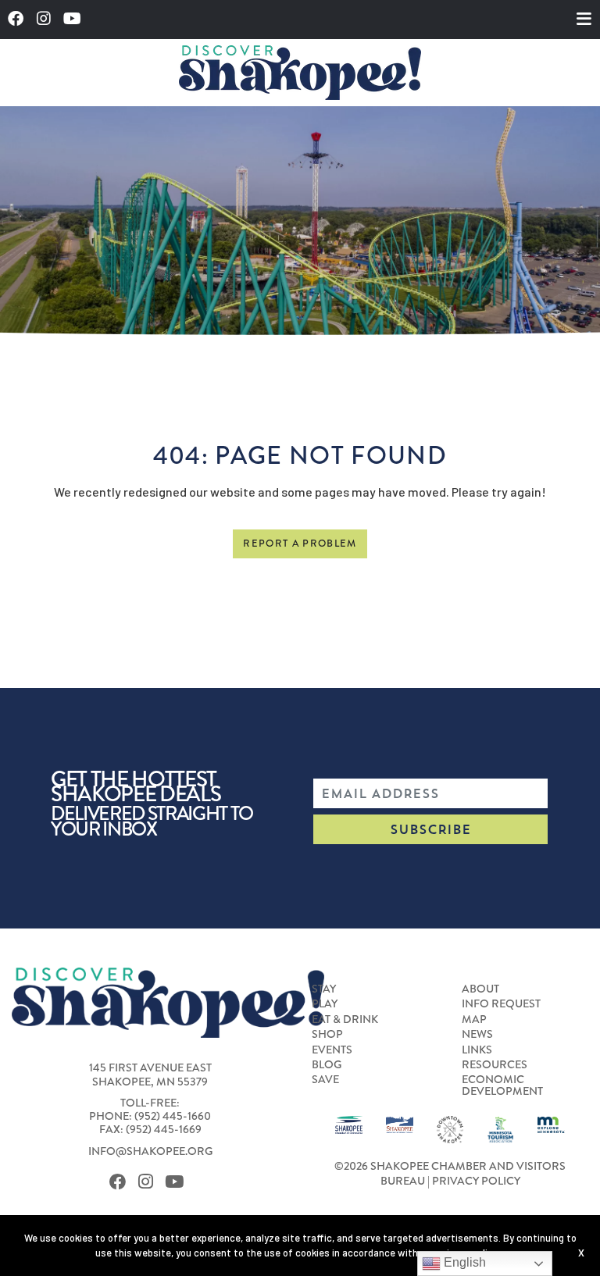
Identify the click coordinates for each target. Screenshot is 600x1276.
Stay (324, 988)
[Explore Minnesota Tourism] (551, 1123)
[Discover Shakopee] (300, 72)
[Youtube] (76, 19)
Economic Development (502, 1085)
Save (325, 1079)
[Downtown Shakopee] (450, 1127)
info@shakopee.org (150, 1151)
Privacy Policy (476, 1181)
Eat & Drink (345, 1019)
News (477, 1033)
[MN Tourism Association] (500, 1127)
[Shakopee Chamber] (348, 1124)
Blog (326, 1064)
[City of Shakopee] (399, 1123)
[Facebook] (20, 19)
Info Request (501, 1003)
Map (474, 1019)
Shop (327, 1033)
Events (332, 1049)
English (463, 1262)
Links (477, 1049)
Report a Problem (299, 543)
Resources (494, 1064)
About (480, 988)
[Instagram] (48, 19)
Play (325, 1003)
